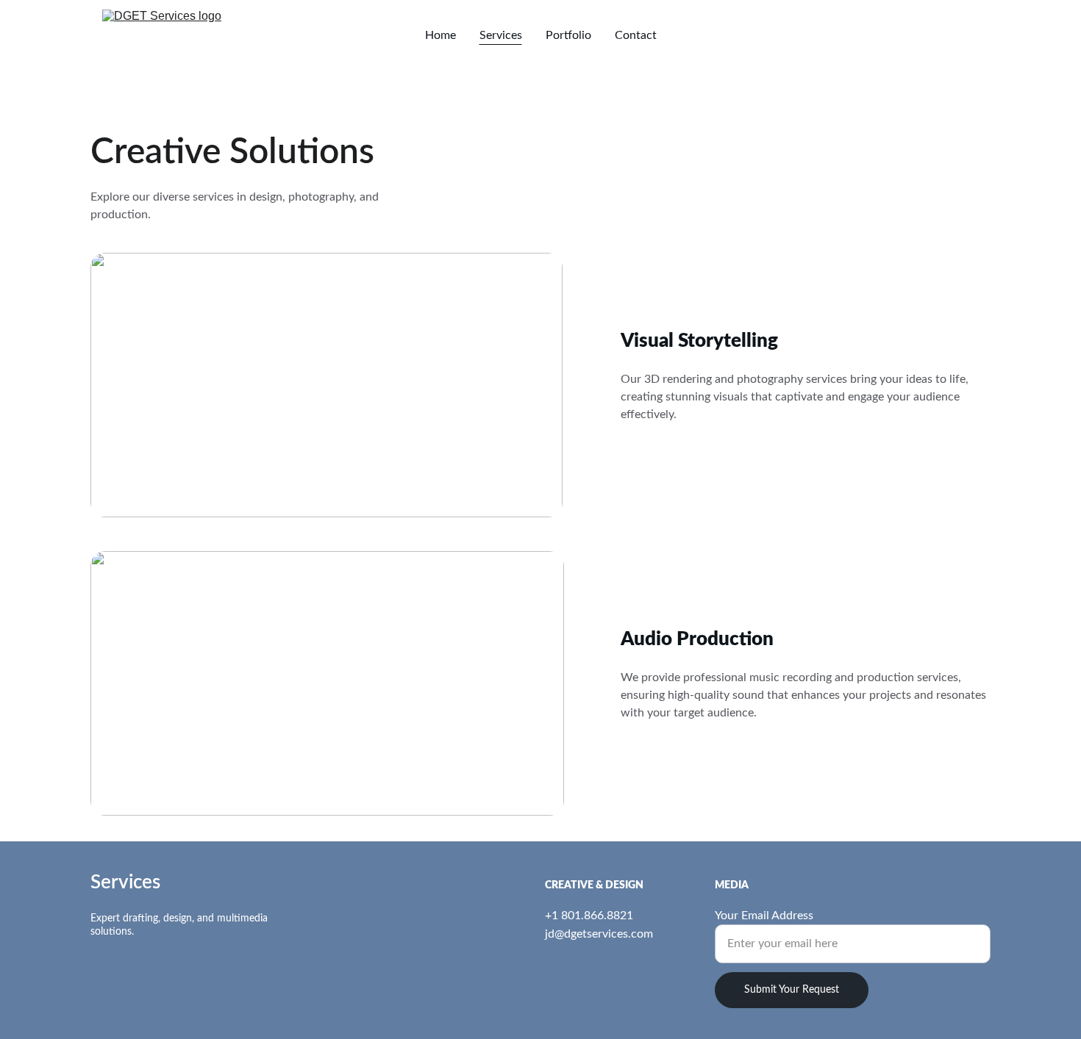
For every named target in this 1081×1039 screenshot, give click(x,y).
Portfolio (568, 35)
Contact (636, 35)
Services (500, 35)
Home (440, 35)
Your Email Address (764, 915)
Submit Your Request (791, 990)
